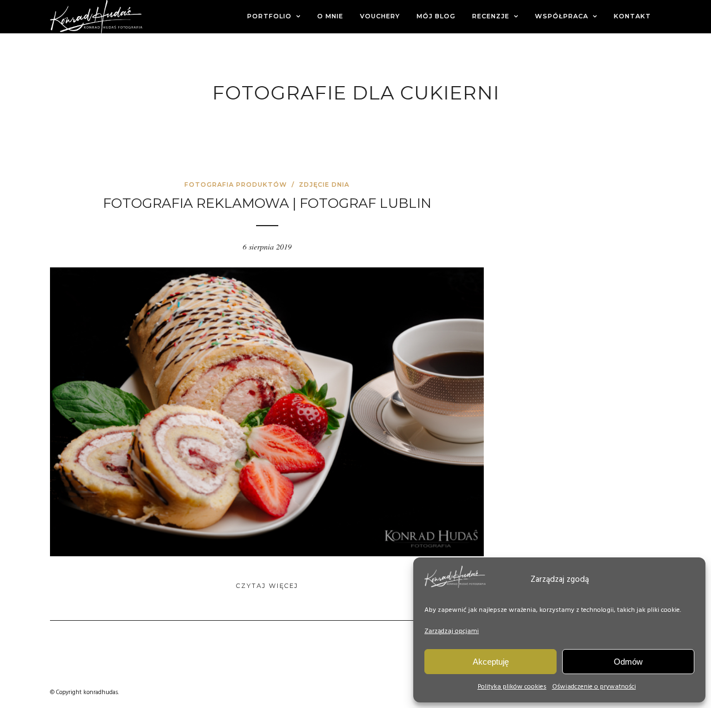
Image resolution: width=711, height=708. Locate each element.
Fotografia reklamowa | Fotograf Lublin (267, 203)
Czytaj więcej (267, 586)
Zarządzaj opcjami (451, 631)
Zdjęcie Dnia (324, 184)
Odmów (628, 661)
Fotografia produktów (235, 184)
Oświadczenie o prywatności (594, 686)
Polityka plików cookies (512, 686)
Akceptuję (491, 661)
